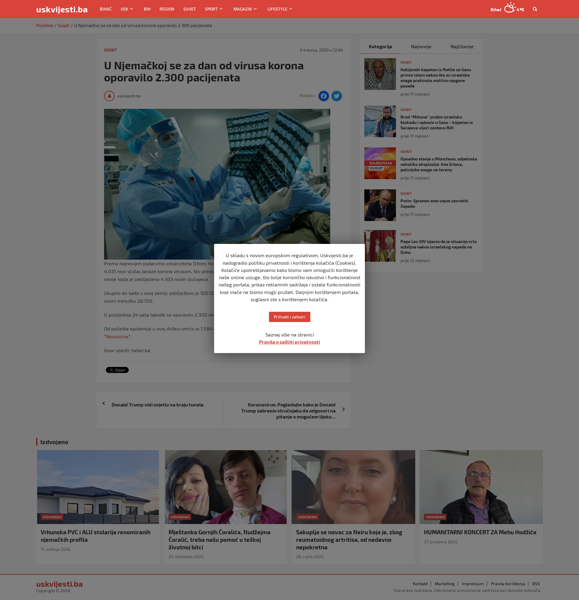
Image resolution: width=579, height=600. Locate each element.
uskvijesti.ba (62, 9)
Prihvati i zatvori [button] (289, 316)
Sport (211, 8)
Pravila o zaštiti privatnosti (289, 342)
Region (167, 8)
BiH (147, 8)
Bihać (106, 8)
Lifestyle (277, 8)
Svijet (189, 8)
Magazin (242, 8)
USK (124, 8)
